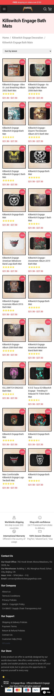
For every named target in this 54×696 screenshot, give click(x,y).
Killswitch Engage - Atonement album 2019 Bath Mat (39, 261)
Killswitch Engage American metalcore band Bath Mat (37, 347)
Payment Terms (9, 626)
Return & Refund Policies (13, 630)
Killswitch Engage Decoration (27, 37)
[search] (45, 9)
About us (6, 591)
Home (5, 37)
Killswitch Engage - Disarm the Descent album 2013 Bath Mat (38, 131)
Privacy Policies (9, 600)
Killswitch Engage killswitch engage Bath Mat (13, 131)
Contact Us (7, 635)
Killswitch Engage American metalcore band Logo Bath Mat (12, 261)
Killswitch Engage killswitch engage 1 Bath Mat (39, 217)
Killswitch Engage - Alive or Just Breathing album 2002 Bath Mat (13, 87)
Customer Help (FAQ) (12, 639)
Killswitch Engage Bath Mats (17, 42)
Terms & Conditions (11, 596)
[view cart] (50, 9)
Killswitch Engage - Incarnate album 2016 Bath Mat (12, 304)
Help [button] (48, 692)
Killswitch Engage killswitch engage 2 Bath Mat (13, 174)
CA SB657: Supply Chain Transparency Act (21, 608)
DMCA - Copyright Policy (13, 604)
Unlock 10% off (6, 682)
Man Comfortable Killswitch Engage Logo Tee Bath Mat (13, 477)
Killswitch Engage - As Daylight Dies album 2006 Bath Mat (38, 87)
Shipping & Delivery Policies (14, 622)
